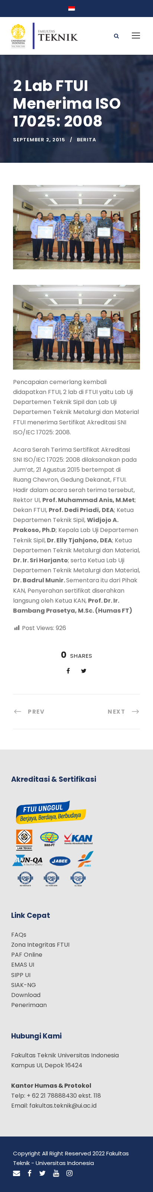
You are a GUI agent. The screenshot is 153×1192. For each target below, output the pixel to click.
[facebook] (29, 1173)
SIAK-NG (23, 985)
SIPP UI (20, 975)
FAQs (18, 934)
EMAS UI (22, 964)
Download (25, 995)
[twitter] (42, 1173)
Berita (86, 139)
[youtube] (56, 1173)
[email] (16, 1173)
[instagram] (69, 1173)
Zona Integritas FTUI (40, 944)
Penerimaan (29, 1005)
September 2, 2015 (39, 139)
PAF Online (26, 954)
